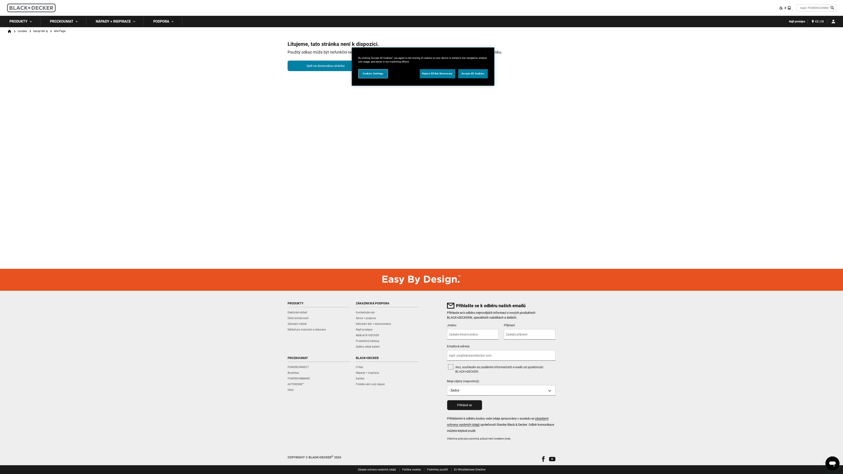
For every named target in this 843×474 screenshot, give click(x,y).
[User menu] (833, 21)
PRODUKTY (18, 21)
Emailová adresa (458, 346)
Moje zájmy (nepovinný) (463, 381)
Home (9, 31)
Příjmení (509, 325)
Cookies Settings (373, 73)
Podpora (161, 21)
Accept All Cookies (472, 73)
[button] (543, 459)
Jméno (451, 325)
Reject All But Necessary (437, 73)
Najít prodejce (797, 21)
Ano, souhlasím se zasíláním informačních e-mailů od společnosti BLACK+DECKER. (499, 369)
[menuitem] (20, 21)
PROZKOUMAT (61, 21)
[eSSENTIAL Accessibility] (785, 8)
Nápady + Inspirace (113, 21)
